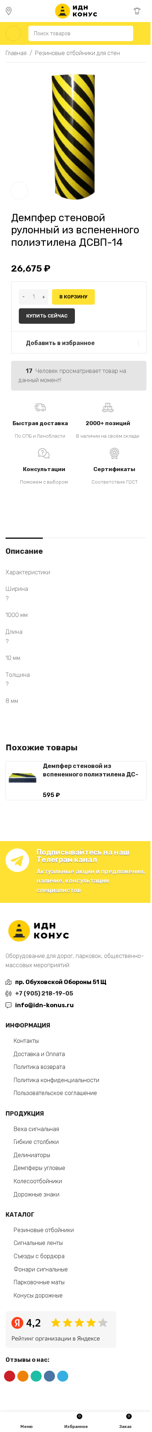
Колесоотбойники (38, 1181)
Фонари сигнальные (41, 1269)
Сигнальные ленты (38, 1242)
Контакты (26, 1040)
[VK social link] (49, 1376)
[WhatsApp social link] (36, 1376)
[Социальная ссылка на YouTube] (9, 1376)
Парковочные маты (39, 1282)
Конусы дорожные (38, 1295)
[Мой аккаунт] (143, 33)
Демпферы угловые (39, 1167)
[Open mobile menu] (13, 33)
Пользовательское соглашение (55, 1093)
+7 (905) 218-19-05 (44, 993)
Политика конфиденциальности (56, 1080)
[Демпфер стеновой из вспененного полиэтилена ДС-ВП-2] (22, 778)
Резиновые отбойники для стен (77, 53)
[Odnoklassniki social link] (22, 1376)
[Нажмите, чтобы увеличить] (19, 190)
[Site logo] (76, 10)
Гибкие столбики (36, 1141)
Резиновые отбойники (44, 1230)
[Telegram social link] (62, 1376)
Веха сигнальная (36, 1129)
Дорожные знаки (36, 1194)
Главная (16, 53)
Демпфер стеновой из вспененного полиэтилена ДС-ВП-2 (90, 774)
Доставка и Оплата (39, 1054)
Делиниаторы (32, 1155)
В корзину (73, 296)
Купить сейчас (47, 316)
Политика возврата (39, 1066)
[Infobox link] (12, 11)
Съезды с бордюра (39, 1256)
